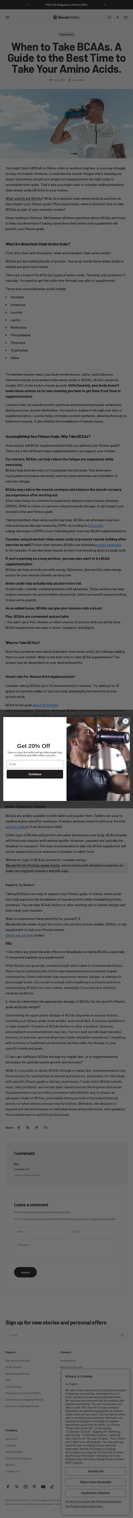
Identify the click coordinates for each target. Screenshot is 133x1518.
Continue (35, 774)
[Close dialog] (125, 721)
